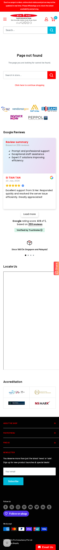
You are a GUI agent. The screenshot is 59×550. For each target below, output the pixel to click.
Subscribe (13, 481)
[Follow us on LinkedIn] (43, 507)
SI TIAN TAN (13, 177)
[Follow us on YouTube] (30, 507)
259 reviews (35, 224)
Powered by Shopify (11, 543)
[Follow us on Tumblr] (49, 507)
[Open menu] (5, 19)
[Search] (52, 30)
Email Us (47, 547)
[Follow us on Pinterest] (24, 507)
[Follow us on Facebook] (5, 507)
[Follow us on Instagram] (18, 507)
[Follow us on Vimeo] (36, 507)
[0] (53, 19)
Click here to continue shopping (29, 85)
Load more (29, 214)
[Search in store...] (51, 75)
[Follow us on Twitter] (12, 507)
